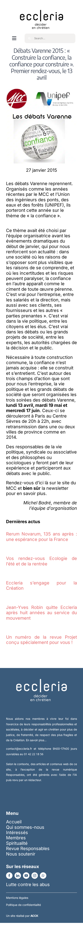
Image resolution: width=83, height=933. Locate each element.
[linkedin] (18, 875)
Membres (16, 837)
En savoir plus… (36, 740)
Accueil (14, 821)
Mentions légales (17, 897)
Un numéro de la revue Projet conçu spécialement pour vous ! (41, 639)
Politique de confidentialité (23, 904)
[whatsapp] (43, 875)
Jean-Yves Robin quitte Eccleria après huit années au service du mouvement (41, 613)
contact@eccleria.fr (20, 748)
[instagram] (34, 875)
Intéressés (17, 832)
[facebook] (9, 875)
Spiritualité (17, 843)
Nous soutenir (20, 854)
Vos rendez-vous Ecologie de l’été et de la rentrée (41, 561)
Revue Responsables (28, 848)
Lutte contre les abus (28, 884)
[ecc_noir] (41, 6)
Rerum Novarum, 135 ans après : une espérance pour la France (41, 536)
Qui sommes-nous (25, 827)
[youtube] (26, 875)
